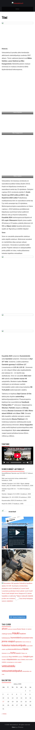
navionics (20, 656)
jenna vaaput (8, 641)
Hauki (15, 633)
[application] (17, 455)
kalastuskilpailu (18, 645)
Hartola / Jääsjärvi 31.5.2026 (10, 494)
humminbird (16, 638)
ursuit (27, 659)
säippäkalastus (12, 659)
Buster (19, 629)
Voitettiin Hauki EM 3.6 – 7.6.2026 (12, 489)
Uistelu (23, 659)
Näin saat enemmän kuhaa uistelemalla (14, 478)
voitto (3, 674)
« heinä (4, 714)
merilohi (15, 656)
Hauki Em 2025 (6, 503)
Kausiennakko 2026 (8, 500)
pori (31, 657)
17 (3, 701)
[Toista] (4, 462)
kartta (27, 645)
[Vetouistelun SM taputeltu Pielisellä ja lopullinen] (17, 598)
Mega (10, 656)
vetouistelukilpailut (12, 670)
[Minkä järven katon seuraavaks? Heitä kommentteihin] (17, 532)
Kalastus (6, 645)
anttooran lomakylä (12, 629)
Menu (17, 9)
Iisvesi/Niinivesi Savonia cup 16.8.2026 (14, 473)
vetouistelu (8, 666)
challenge (4, 634)
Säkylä (19, 659)
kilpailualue (4, 653)
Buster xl (24, 629)
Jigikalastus (18, 641)
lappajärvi (18, 653)
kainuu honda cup (27, 641)
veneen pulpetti (17, 662)
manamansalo (5, 656)
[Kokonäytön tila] (31, 462)
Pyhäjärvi (4, 659)
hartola (9, 634)
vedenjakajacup (10, 662)
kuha (12, 653)
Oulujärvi (26, 657)
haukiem (23, 634)
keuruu (19, 649)
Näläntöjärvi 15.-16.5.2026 (10, 497)
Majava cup (24, 653)
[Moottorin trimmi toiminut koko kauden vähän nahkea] (17, 565)
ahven (4, 629)
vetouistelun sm (26, 671)
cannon (29, 629)
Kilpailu (25, 649)
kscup (8, 653)
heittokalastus (6, 638)
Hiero (13, 727)
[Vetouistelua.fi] (17, 3)
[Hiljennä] (28, 462)
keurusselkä (12, 649)
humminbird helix (27, 638)
